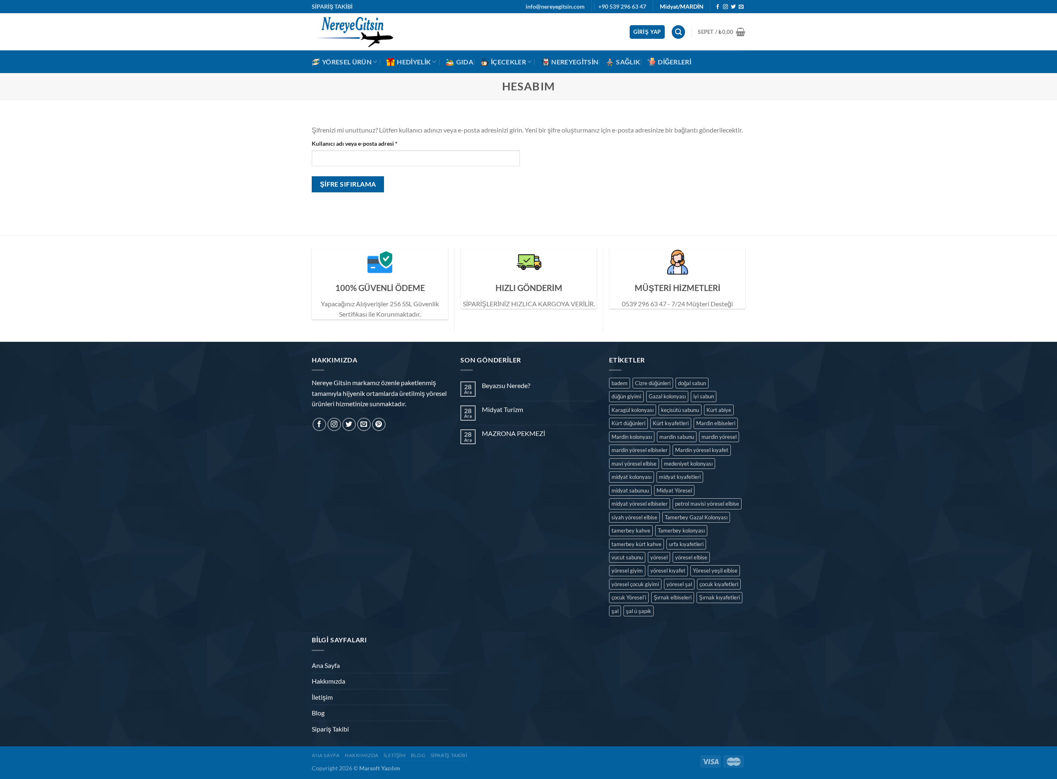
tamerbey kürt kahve (636, 544)
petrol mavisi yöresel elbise (707, 503)
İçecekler (508, 62)
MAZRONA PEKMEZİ (513, 433)
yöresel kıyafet (667, 570)
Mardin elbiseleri (715, 423)
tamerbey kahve (630, 530)
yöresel (659, 557)
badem (619, 383)
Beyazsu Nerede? (506, 385)
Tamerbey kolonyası (681, 530)
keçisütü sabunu (680, 410)
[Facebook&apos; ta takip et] (717, 7)
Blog (318, 713)
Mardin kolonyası (631, 436)
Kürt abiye (718, 410)
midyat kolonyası (631, 477)
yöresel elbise (691, 557)
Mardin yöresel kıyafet (701, 450)
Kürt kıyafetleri (671, 423)
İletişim (322, 697)
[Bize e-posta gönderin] (741, 7)
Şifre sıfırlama (348, 184)
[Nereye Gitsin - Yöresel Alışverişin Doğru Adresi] (353, 31)
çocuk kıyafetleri (718, 584)
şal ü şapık (638, 611)
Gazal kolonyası (667, 396)
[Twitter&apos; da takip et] (733, 7)
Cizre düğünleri (653, 383)
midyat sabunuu (630, 490)
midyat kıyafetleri (680, 477)
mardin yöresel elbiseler (639, 450)
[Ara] (678, 32)
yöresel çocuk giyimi (635, 584)
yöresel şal (679, 584)
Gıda (464, 62)
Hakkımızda (328, 681)
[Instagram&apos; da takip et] (725, 7)
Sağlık (628, 62)
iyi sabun (703, 396)
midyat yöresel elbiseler (639, 503)
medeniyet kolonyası (688, 463)
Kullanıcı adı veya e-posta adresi (355, 143)
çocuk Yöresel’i (628, 597)
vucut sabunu (627, 557)
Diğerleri (674, 62)
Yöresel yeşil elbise (715, 570)
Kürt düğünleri (628, 423)
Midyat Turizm (502, 409)
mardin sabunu (676, 436)
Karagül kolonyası (632, 410)
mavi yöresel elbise (633, 463)
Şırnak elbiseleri (673, 597)
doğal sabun (692, 383)
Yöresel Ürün (347, 62)
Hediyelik (414, 62)
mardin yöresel (719, 436)
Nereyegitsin (574, 62)
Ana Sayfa (326, 665)
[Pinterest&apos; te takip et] (379, 424)
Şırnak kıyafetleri (719, 597)
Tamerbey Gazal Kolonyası (696, 517)
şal (615, 611)
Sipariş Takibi (330, 729)
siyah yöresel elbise (634, 517)
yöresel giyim (627, 570)
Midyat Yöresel (674, 490)
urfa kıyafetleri (686, 544)
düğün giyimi (626, 396)
